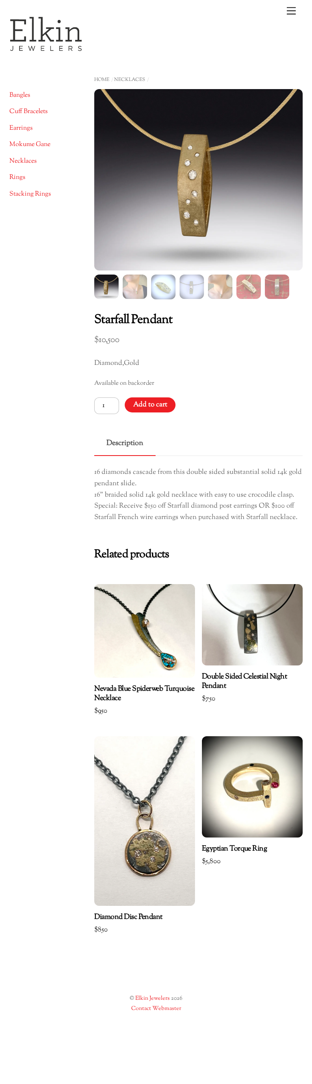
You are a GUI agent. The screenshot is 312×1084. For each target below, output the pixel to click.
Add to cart (150, 405)
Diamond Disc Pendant (128, 917)
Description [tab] (124, 443)
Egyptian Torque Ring (234, 849)
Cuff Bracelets (28, 111)
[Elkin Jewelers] (45, 49)
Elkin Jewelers (152, 999)
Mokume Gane (29, 144)
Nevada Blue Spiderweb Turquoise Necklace (144, 694)
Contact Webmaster (156, 1009)
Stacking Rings (30, 194)
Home (101, 79)
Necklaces (129, 79)
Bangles (19, 95)
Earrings (20, 128)
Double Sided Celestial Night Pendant (244, 681)
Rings (17, 177)
